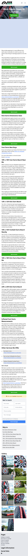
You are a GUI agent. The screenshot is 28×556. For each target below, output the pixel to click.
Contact (3, 545)
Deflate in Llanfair (5, 537)
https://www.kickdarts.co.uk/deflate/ (13, 363)
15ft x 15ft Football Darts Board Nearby (12, 438)
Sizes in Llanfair (5, 542)
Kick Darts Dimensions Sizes (9, 429)
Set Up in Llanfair (5, 543)
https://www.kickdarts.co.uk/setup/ (12, 357)
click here (7, 157)
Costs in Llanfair (5, 540)
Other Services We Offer (9, 447)
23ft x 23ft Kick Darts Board (9, 443)
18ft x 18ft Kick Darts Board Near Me (12, 441)
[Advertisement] (14, 33)
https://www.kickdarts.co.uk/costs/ (10, 97)
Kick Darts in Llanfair (6, 538)
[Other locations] (21, 3)
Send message (14, 421)
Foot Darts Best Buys (8, 432)
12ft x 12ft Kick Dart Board (9, 436)
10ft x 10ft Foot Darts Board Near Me (12, 434)
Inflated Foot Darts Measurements (11, 445)
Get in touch (14, 15)
